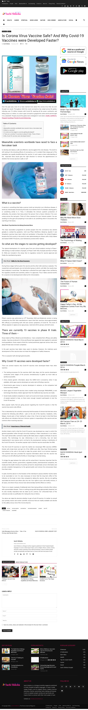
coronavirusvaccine (32, 508)
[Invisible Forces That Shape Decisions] (48, 571)
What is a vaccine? (9, 130)
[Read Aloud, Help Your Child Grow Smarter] (64, 152)
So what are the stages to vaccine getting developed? (19, 132)
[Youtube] (85, 6)
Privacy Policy (52, 3)
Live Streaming (31, 3)
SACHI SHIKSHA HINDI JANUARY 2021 (46, 531)
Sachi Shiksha (6, 43)
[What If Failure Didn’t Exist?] (73, 252)
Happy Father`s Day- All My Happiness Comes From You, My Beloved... (73, 306)
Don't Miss (63, 214)
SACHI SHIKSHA (15, 705)
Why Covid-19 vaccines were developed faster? (17, 136)
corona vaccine (15, 508)
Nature (42, 20)
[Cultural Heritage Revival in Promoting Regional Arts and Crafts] (35, 667)
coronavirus (23, 508)
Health (9, 20)
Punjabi (11, 3)
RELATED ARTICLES (8, 562)
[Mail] (70, 6)
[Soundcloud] (76, 6)
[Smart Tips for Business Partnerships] (73, 101)
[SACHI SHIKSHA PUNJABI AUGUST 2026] (64, 136)
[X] (82, 6)
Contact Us (39, 3)
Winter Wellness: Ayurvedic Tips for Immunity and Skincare (47, 650)
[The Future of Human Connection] (73, 273)
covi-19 (45, 508)
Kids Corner (52, 20)
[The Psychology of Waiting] (73, 232)
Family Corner (24, 576)
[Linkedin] (68, 6)
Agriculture (62, 20)
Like (85, 170)
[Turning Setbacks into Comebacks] (6, 667)
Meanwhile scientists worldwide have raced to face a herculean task (23, 128)
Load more (72, 159)
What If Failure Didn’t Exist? (71, 261)
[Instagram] (65, 6)
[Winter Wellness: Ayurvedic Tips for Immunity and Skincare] (35, 651)
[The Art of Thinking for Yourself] (6, 659)
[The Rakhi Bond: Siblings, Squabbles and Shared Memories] (29, 571)
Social (71, 20)
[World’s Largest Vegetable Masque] (73, 382)
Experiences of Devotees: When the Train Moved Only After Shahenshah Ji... (78, 127)
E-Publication (63, 336)
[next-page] (6, 584)
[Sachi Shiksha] (11, 684)
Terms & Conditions (60, 3)
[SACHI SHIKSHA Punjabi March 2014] (73, 356)
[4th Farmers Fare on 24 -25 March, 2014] (73, 413)
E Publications (5, 3)
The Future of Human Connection (68, 283)
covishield (14, 510)
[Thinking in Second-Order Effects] (10, 571)
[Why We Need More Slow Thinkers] (73, 209)
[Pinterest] (73, 6)
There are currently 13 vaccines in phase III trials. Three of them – (22, 134)
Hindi (16, 3)
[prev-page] (3, 584)
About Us (45, 3)
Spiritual (24, 20)
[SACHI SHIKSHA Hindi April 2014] (73, 443)
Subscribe (83, 192)
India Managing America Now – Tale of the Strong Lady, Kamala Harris (14, 532)
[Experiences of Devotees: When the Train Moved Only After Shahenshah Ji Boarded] (64, 128)
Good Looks (34, 20)
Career (16, 20)
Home (3, 29)
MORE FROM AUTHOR (22, 562)
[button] (84, 20)
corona (8, 508)
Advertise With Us (23, 3)
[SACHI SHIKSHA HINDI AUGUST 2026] (64, 144)
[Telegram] (79, 6)
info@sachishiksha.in (37, 699)
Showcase (8, 29)
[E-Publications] (35, 659)
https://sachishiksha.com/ (20, 543)
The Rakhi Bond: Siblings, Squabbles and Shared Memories (18, 650)
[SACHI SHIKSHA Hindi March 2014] (73, 331)
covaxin (40, 508)
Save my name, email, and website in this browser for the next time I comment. (26, 624)
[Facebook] (62, 6)
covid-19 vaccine (6, 510)
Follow (84, 175)
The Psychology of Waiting (71, 240)
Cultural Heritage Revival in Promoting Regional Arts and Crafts (48, 667)
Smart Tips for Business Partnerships (69, 111)
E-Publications (44, 657)
